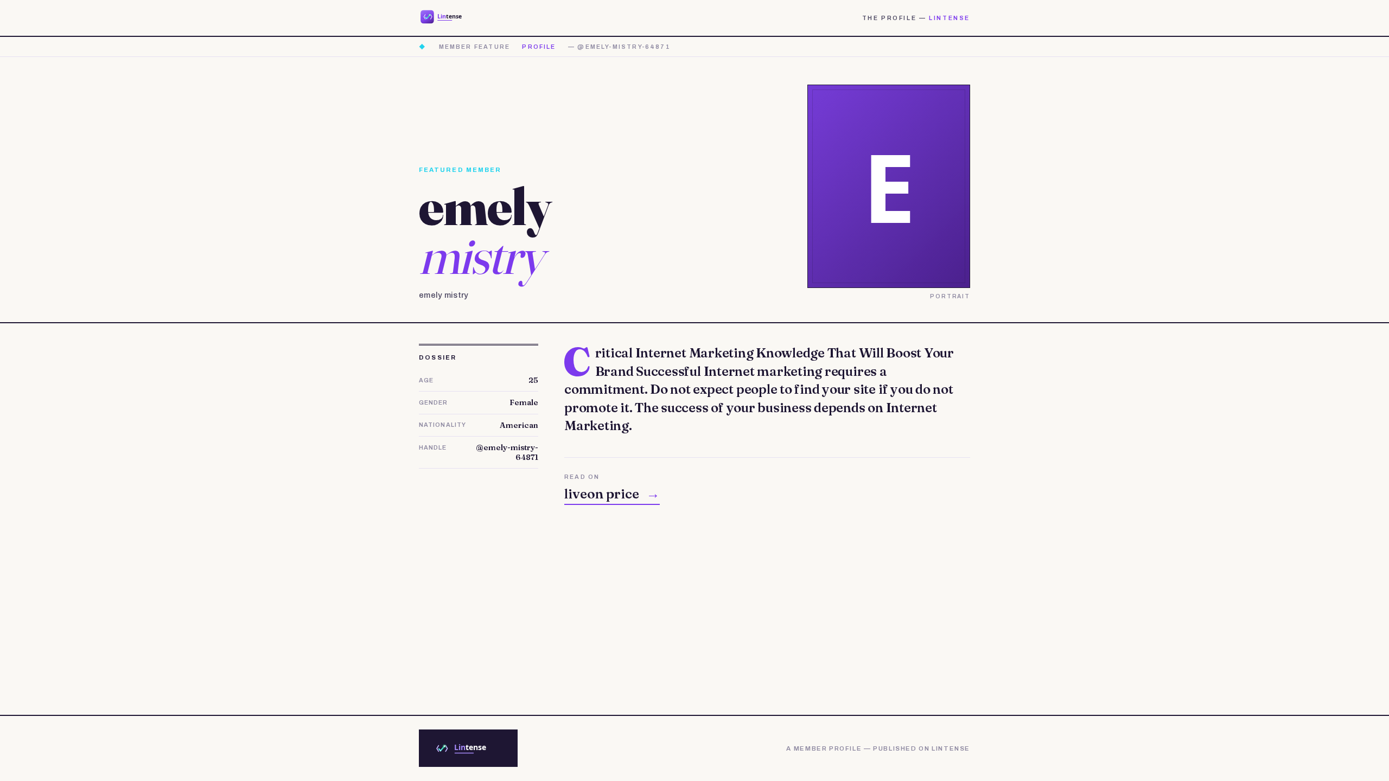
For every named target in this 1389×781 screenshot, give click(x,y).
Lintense (949, 18)
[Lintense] (448, 17)
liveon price (612, 494)
